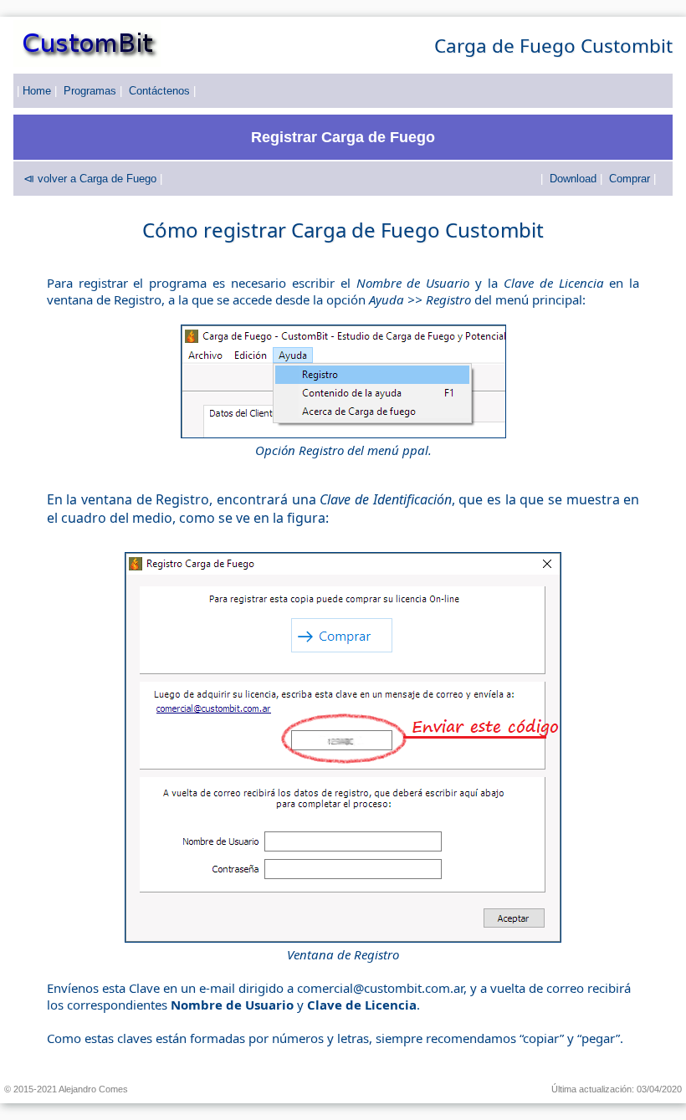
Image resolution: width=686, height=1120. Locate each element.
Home (37, 90)
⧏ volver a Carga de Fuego (89, 178)
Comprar (629, 178)
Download (573, 178)
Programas (90, 90)
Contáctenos (159, 90)
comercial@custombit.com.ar (380, 987)
